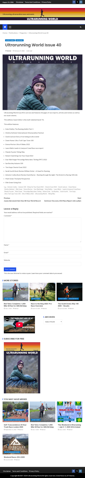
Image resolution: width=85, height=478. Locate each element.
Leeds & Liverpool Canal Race (71, 189)
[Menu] (10, 27)
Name (6, 245)
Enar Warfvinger (39, 189)
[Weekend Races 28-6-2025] (15, 444)
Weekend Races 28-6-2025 (14, 457)
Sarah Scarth (64, 191)
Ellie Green (19, 189)
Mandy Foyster (9, 191)
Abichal (9, 51)
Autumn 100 (22, 187)
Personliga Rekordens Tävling (32, 191)
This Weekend (63, 417)
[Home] (5, 26)
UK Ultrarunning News (66, 419)
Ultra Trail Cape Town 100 (12, 194)
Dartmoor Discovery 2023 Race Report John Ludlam (62, 199)
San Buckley (55, 191)
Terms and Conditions (32, 2)
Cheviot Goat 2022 (51, 187)
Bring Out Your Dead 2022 (35, 187)
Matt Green (18, 191)
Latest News (10, 40)
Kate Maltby (48, 189)
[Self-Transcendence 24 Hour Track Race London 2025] (15, 412)
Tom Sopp (72, 191)
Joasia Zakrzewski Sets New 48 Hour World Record (22, 199)
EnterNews (60, 476)
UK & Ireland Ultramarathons (14, 419)
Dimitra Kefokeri (9, 189)
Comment (8, 216)
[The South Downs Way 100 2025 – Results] (69, 292)
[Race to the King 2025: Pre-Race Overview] (42, 292)
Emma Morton (28, 189)
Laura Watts (57, 189)
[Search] (80, 27)
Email (6, 252)
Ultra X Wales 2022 (28, 194)
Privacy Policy (46, 2)
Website (7, 260)
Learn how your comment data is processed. (46, 273)
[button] (10, 27)
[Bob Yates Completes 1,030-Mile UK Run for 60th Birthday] (15, 292)
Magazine (19, 40)
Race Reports (73, 298)
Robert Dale (46, 191)
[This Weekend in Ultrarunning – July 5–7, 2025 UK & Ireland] (69, 412)
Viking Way (51, 194)
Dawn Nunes (72, 187)
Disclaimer (19, 2)
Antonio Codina (12, 187)
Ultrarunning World (41, 194)
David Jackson (62, 187)
